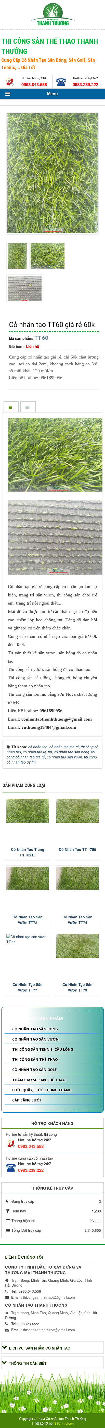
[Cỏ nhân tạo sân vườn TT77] (27, 939)
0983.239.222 (85, 84)
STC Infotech (64, 1423)
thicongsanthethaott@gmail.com (43, 1297)
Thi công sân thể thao (35, 1059)
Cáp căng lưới (26, 1100)
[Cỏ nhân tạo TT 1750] (77, 811)
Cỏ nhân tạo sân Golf (34, 1069)
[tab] (11, 407)
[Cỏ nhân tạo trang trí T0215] (27, 811)
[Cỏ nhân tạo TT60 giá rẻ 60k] (53, 173)
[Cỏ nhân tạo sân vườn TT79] (77, 946)
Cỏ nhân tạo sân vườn (35, 1039)
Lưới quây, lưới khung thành (41, 1090)
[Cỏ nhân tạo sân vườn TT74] (77, 878)
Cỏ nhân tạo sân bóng (35, 1029)
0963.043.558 (34, 84)
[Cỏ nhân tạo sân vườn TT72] (27, 878)
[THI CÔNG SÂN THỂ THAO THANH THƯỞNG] (52, 14)
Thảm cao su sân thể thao (38, 1079)
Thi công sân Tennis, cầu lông (42, 1049)
